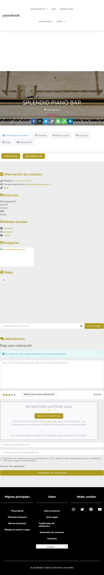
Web (6, 187)
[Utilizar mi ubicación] (81, 326)
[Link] (52, 121)
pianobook (11, 15)
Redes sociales (16, 221)
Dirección (10, 195)
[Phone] (64, 121)
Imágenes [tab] (83, 135)
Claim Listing (10, 156)
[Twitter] (46, 121)
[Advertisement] (52, 51)
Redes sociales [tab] (62, 135)
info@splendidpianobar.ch (38, 184)
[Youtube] (100, 509)
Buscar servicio (38, 9)
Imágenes (11, 242)
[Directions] (70, 121)
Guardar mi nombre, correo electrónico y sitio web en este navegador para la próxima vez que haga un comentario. (52, 459)
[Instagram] (40, 121)
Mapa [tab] (7, 142)
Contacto (52, 538)
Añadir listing (66, 9)
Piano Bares (17, 510)
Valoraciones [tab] (26, 142)
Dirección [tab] (42, 135)
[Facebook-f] (33, 121)
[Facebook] (91, 509)
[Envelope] (58, 121)
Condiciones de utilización (46, 524)
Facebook (8, 228)
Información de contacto (23, 174)
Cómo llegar (94, 326)
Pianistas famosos (17, 517)
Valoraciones (15, 338)
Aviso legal (52, 517)
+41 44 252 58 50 (22, 180)
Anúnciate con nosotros (52, 532)
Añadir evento (45, 21)
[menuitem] (52, 546)
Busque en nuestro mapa (17, 529)
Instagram (8, 231)
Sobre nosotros (52, 510)
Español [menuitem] (50, 546)
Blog (54, 9)
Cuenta (59, 21)
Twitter (7, 235)
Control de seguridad (13, 466)
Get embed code (33, 156)
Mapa (8, 272)
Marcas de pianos (17, 523)
